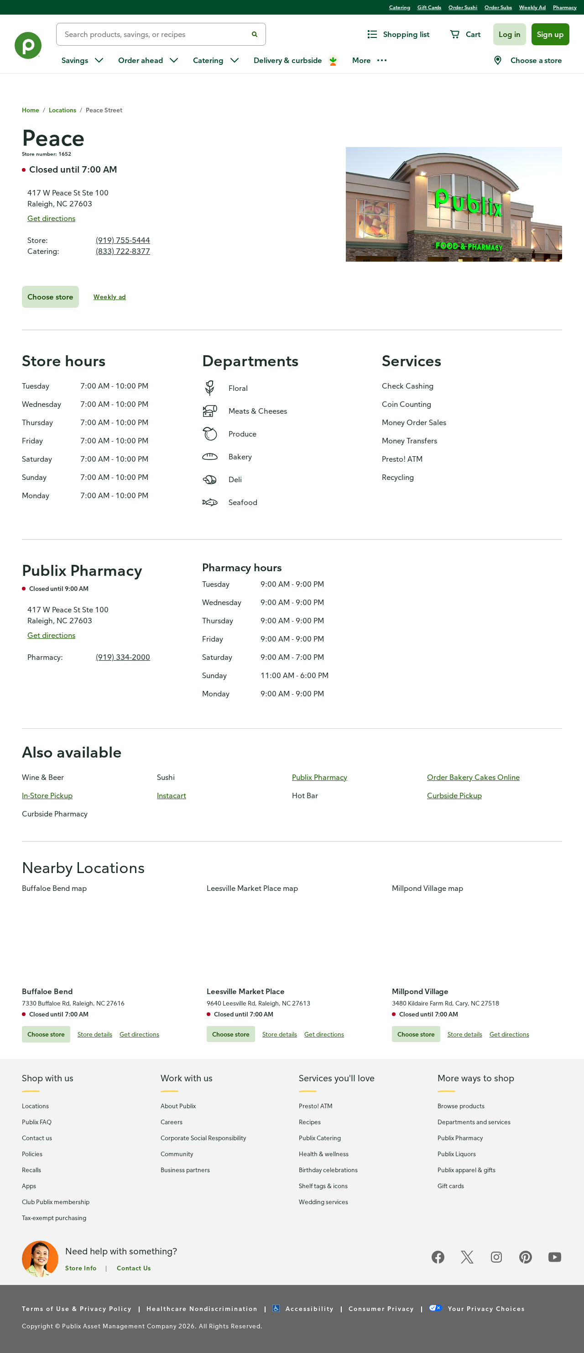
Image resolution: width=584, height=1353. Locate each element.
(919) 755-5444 (123, 240)
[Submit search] (254, 34)
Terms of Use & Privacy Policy (77, 1308)
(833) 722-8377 (123, 251)
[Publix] (28, 47)
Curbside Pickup (454, 795)
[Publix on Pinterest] (525, 1262)
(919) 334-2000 (123, 657)
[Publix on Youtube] (555, 1262)
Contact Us (134, 1267)
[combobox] (155, 34)
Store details (95, 1034)
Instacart (171, 795)
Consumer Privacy (381, 1308)
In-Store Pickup (47, 795)
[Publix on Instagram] (496, 1262)
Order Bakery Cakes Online (473, 777)
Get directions (51, 218)
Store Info (81, 1267)
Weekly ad (110, 296)
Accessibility (310, 1308)
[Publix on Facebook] (438, 1262)
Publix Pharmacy (319, 777)
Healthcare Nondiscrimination (202, 1308)
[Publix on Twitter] (467, 1262)
